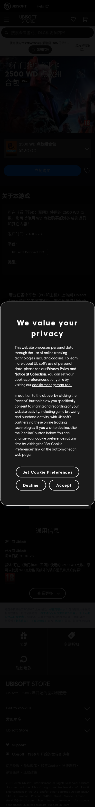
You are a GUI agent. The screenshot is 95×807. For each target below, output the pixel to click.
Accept (64, 485)
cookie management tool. (52, 384)
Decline (31, 485)
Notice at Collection (30, 374)
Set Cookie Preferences (47, 472)
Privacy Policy (58, 368)
